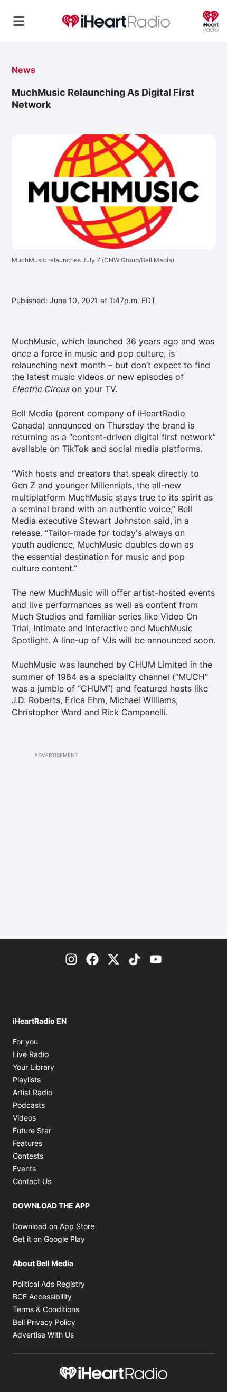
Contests (28, 1155)
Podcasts (29, 1104)
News (23, 70)
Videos (24, 1117)
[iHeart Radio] (211, 20)
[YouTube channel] (155, 958)
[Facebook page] (92, 958)
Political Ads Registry (49, 1283)
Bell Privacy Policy (44, 1321)
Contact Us (32, 1181)
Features (27, 1143)
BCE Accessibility (42, 1296)
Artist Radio (32, 1092)
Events (24, 1168)
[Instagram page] (71, 958)
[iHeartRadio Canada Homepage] (116, 21)
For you (25, 1041)
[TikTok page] (134, 958)
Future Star (32, 1130)
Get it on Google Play (49, 1238)
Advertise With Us (43, 1334)
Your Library (33, 1066)
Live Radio (31, 1054)
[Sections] (19, 21)
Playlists (27, 1079)
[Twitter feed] (113, 958)
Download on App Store (53, 1226)
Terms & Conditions (46, 1309)
